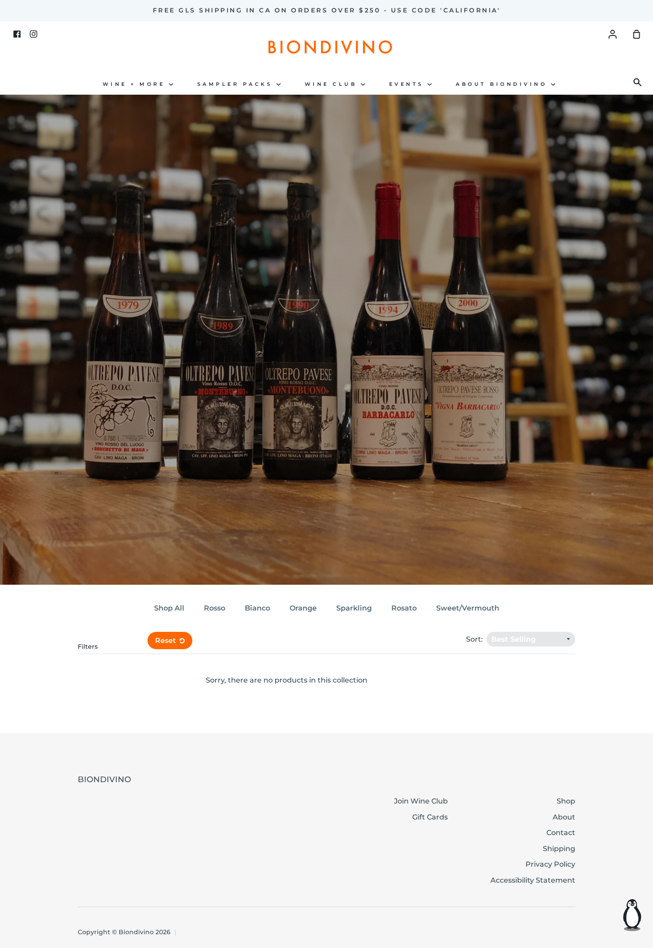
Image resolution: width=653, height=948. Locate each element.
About (564, 817)
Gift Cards (430, 817)
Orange (303, 608)
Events (408, 84)
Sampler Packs (236, 84)
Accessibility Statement (532, 880)
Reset (166, 640)
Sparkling (354, 608)
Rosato (404, 608)
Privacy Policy (550, 864)
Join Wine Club (421, 801)
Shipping (559, 848)
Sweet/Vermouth (467, 608)
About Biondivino (503, 84)
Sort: (475, 639)
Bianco (257, 608)
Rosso (214, 608)
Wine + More (136, 84)
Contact (560, 832)
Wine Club (333, 84)
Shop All (169, 608)
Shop (566, 801)
